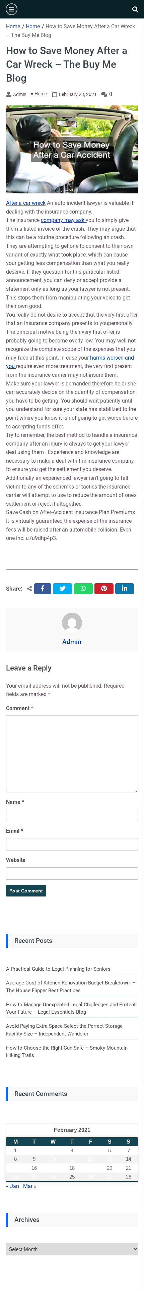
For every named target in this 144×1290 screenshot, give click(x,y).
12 (90, 1159)
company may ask (63, 220)
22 (15, 1177)
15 (15, 1168)
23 (34, 1177)
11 (71, 1159)
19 (90, 1168)
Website (15, 860)
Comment (19, 708)
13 (109, 1159)
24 (53, 1177)
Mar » (30, 1186)
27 (109, 1177)
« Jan (12, 1186)
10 (53, 1159)
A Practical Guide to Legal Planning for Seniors (58, 969)
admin (19, 94)
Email (14, 831)
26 (90, 1177)
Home (40, 93)
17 (53, 1168)
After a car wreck (26, 203)
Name (15, 802)
